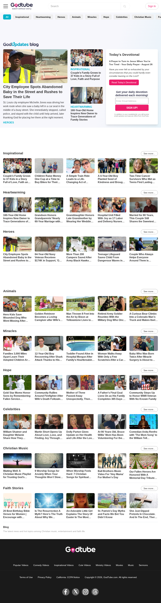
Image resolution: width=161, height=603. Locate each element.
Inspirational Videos (64, 565)
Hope (106, 17)
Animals (76, 17)
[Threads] (95, 591)
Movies (119, 565)
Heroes (61, 17)
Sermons (143, 565)
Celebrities (122, 17)
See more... (149, 153)
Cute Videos (85, 565)
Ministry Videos (103, 565)
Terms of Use (26, 577)
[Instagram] (85, 591)
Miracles (92, 17)
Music (131, 565)
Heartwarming (43, 17)
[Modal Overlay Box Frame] (132, 104)
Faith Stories (13, 488)
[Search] (124, 6)
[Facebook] (65, 591)
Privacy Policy (44, 577)
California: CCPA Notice (68, 577)
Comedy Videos (41, 565)
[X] (75, 591)
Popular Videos (20, 565)
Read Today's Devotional (124, 82)
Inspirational (22, 17)
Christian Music (142, 17)
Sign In (152, 6)
